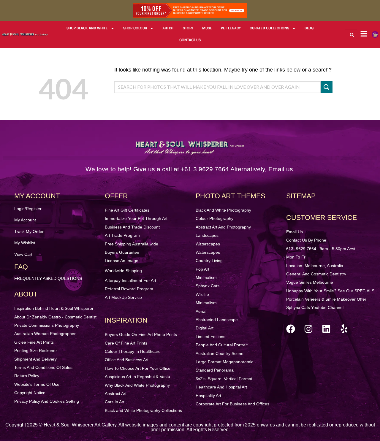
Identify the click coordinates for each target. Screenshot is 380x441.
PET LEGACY (231, 28)
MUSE (207, 28)
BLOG (309, 28)
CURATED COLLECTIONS (269, 28)
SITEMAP (301, 196)
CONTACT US (190, 40)
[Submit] (326, 87)
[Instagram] (308, 328)
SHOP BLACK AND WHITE (87, 28)
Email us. (281, 169)
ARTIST (168, 28)
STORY (188, 28)
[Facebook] (290, 328)
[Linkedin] (326, 328)
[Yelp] (344, 328)
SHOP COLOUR (135, 28)
